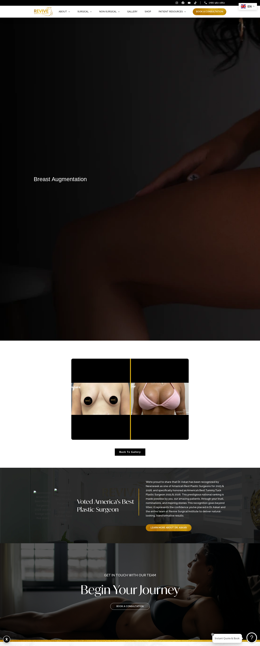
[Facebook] (183, 3)
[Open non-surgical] (119, 11)
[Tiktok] (195, 3)
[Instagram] (176, 3)
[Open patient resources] (185, 11)
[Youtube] (189, 3)
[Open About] (69, 11)
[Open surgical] (91, 11)
